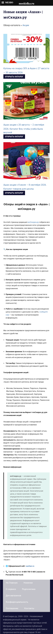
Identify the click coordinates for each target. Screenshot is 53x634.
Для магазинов (13, 595)
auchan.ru (30, 566)
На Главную (12, 582)
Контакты (29, 608)
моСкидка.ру (33, 222)
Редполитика (28, 589)
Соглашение (12, 608)
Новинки (28, 582)
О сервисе (11, 589)
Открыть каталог (14, 76)
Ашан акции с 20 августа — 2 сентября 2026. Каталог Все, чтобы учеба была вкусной (23, 128)
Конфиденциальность (17, 602)
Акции (25, 25)
